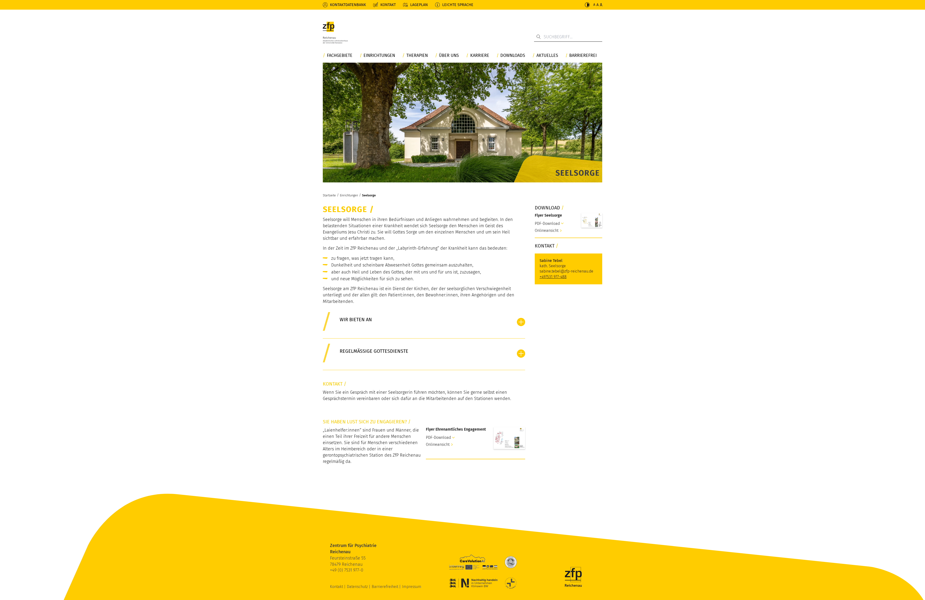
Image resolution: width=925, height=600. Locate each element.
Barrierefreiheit (385, 586)
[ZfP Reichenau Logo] (335, 32)
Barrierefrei (583, 55)
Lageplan (419, 4)
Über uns (449, 55)
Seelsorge (369, 195)
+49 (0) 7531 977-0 (346, 570)
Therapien (417, 55)
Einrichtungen (379, 55)
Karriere (479, 55)
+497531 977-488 (553, 276)
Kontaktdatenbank (348, 4)
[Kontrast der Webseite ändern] (587, 4)
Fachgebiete (339, 55)
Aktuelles (547, 55)
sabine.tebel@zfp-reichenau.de (566, 271)
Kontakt (388, 4)
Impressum (411, 586)
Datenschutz (358, 586)
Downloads (512, 55)
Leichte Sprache (457, 4)
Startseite (329, 195)
